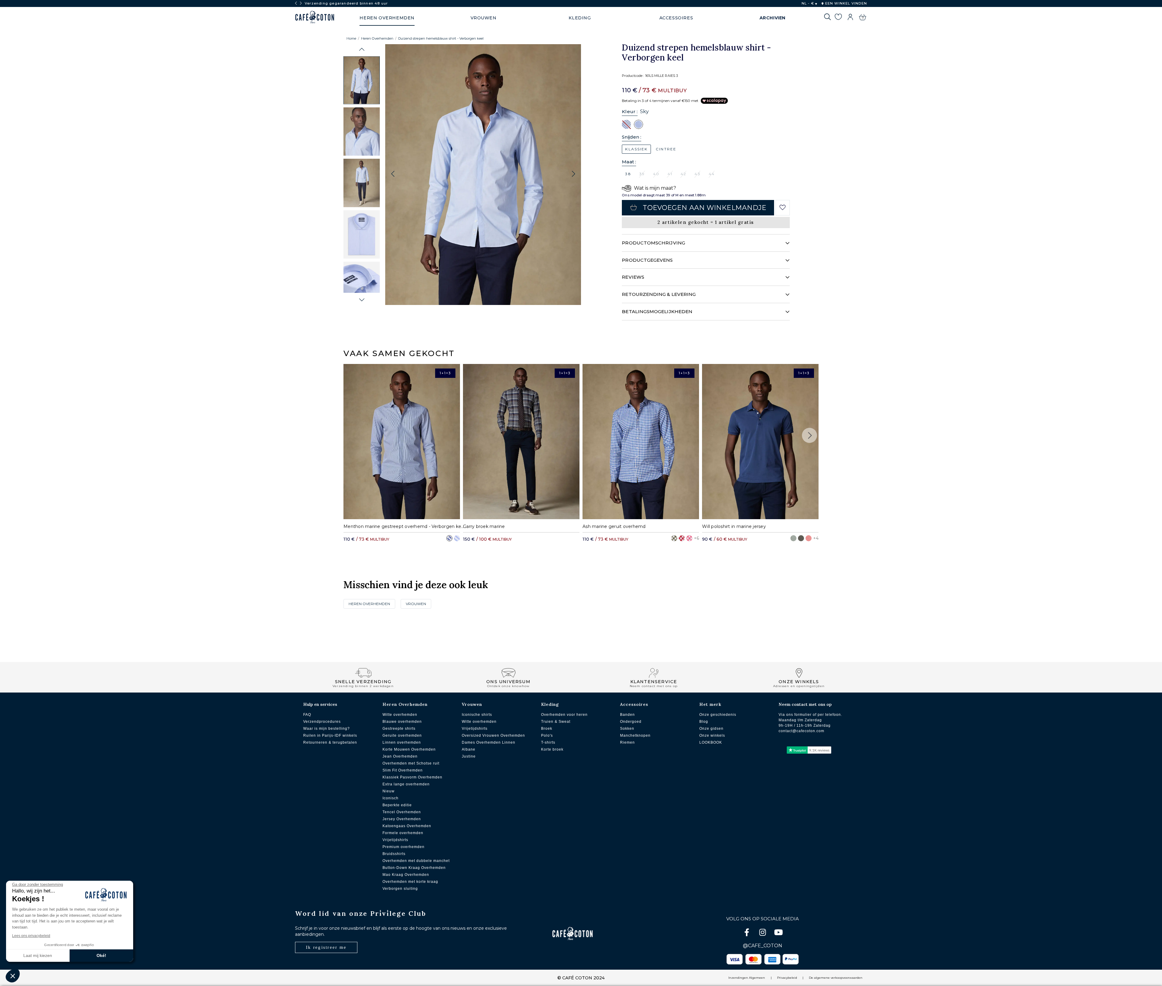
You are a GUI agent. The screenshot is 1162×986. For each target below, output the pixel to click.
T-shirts (548, 742)
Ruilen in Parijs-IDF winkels (330, 735)
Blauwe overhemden (402, 721)
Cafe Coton (314, 17)
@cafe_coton (762, 945)
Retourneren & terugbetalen (330, 742)
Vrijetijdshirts (395, 840)
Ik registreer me (326, 947)
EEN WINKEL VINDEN (845, 3)
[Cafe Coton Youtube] (778, 933)
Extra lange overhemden (406, 784)
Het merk (710, 704)
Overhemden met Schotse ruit (410, 763)
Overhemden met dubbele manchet (416, 861)
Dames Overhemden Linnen (488, 742)
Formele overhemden (402, 833)
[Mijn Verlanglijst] (838, 18)
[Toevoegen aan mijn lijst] (782, 208)
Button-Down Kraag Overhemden (414, 868)
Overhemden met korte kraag (410, 882)
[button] (362, 49)
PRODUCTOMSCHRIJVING (653, 243)
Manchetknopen (635, 735)
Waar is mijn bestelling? (326, 728)
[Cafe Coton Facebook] (747, 933)
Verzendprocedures (322, 721)
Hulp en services (320, 704)
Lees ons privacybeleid (31, 936)
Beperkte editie (397, 805)
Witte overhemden (399, 714)
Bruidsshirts (393, 854)
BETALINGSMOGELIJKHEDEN (657, 311)
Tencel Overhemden (401, 812)
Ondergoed (631, 721)
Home (351, 38)
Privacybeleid (787, 978)
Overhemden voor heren (564, 714)
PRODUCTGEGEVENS (647, 260)
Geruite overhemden (402, 735)
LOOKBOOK (710, 742)
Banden (627, 714)
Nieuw (388, 791)
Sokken (627, 728)
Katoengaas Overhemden (406, 826)
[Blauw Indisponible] (626, 124)
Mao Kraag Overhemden (405, 875)
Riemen (627, 742)
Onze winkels (712, 735)
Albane (468, 749)
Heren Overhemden (377, 38)
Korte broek (552, 749)
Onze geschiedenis (717, 714)
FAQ (307, 714)
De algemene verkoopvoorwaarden (835, 978)
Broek (546, 728)
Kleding (550, 704)
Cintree (666, 149)
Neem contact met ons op (805, 704)
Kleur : (630, 111)
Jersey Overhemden (401, 819)
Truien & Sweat (555, 721)
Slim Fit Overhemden (402, 770)
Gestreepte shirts (398, 728)
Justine (469, 756)
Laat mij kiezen (37, 955)
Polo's (547, 735)
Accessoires (634, 704)
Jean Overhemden (400, 756)
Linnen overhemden (401, 742)
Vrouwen (416, 603)
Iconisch (390, 798)
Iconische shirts (477, 714)
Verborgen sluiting (400, 888)
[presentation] (296, 3)
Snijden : (631, 137)
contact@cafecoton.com (801, 731)
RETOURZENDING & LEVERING (659, 294)
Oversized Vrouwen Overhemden (493, 735)
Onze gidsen (711, 728)
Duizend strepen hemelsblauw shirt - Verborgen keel (441, 38)
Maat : (629, 162)
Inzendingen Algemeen (746, 978)
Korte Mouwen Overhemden (409, 749)
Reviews (633, 277)
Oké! (101, 955)
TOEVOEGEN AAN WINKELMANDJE (704, 208)
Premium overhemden (403, 847)
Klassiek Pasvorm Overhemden (412, 777)
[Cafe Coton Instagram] (763, 933)
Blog (703, 721)
